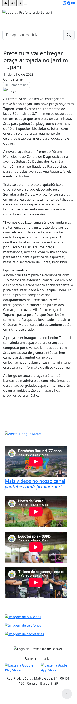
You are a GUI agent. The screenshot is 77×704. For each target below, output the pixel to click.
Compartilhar (19, 85)
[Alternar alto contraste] (25, 4)
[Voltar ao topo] (67, 694)
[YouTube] (73, 3)
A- (5, 3)
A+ (13, 3)
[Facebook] (68, 3)
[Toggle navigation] (4, 17)
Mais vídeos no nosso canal (35, 484)
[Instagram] (64, 3)
